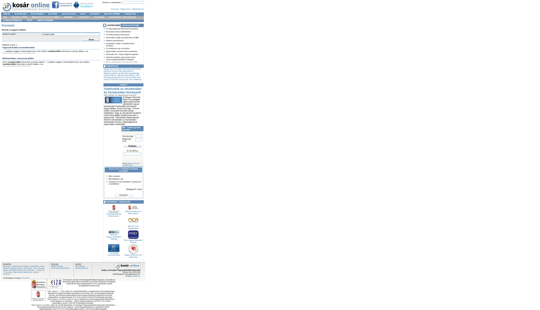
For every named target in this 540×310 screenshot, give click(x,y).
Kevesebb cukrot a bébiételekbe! (118, 31)
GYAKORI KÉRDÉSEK (12, 20)
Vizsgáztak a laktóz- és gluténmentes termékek (120, 44)
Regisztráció (126, 9)
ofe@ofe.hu (135, 276)
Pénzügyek (28, 268)
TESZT (29, 20)
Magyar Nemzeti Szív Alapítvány (133, 256)
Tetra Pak (114, 79)
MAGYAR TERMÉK (112, 14)
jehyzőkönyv (130, 75)
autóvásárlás (136, 69)
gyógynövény (134, 73)
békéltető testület (111, 71)
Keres (91, 40)
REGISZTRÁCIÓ (81, 268)
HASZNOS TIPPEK (19, 17)
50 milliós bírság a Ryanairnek (117, 34)
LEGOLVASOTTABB (130, 25)
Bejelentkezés (138, 9)
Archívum (115, 9)
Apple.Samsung (123, 69)
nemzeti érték (130, 77)
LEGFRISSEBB (113, 25)
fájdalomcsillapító (111, 73)
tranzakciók (123, 79)
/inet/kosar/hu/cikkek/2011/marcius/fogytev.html (19, 53)
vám (130, 79)
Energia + (32, 270)
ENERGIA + (69, 17)
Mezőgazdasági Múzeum (114, 77)
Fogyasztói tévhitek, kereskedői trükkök (19, 48)
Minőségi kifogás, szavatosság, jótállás (18, 58)
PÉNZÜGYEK (130, 14)
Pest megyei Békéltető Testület (133, 241)
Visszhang (8, 272)
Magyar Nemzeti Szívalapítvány (130, 164)
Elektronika (17, 266)
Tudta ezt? (41, 270)
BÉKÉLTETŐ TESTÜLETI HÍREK (46, 17)
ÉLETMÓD (52, 14)
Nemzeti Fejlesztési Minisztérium (133, 212)
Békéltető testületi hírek (18, 270)
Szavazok (123, 195)
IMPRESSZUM (56, 266)
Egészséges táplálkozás (22, 272)
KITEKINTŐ (95, 14)
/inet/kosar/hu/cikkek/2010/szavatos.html (17, 66)
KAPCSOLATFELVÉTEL (60, 268)
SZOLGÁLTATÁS (69, 14)
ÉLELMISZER (20, 14)
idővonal (120, 75)
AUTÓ (82, 14)
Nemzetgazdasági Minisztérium (113, 215)
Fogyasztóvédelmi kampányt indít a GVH (121, 62)
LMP (137, 75)
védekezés (137, 79)
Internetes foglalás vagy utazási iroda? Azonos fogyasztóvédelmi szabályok (121, 58)
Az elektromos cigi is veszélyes (118, 48)
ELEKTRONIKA (37, 14)
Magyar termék (16, 268)
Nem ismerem (114, 176)
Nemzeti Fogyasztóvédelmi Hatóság (113, 237)
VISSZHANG (99, 17)
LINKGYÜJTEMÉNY (45, 20)
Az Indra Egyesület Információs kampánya (122, 28)
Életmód (25, 266)
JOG (5, 17)
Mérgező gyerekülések (115, 40)
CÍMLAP (6, 14)
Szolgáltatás (34, 266)
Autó (42, 266)
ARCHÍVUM (79, 266)
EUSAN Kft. (25, 278)
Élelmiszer (7, 266)
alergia (106, 69)
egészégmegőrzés (126, 71)
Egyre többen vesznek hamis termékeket (121, 51)
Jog (35, 268)
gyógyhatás (123, 73)
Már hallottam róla (116, 179)
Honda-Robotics (110, 75)
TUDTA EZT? (84, 17)
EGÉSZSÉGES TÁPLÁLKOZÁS (122, 17)
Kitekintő (6, 268)
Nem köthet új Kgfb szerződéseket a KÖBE (122, 37)
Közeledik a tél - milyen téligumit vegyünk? (122, 54)
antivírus (113, 69)
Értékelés (132, 146)
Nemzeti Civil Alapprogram (133, 227)
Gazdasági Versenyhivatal (114, 254)
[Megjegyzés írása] (134, 189)
